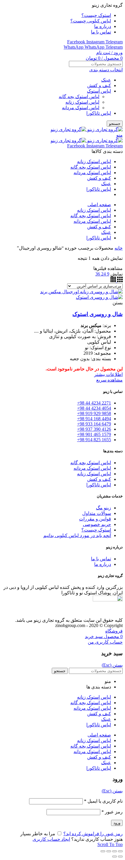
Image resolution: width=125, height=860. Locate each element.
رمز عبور (112, 811)
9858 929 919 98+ (94, 413)
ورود (116, 823)
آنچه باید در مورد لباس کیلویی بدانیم (77, 535)
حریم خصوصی (97, 524)
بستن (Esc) (112, 665)
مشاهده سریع (109, 379)
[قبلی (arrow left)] (120, 856)
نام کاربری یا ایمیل (103, 801)
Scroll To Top (110, 844)
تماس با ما (101, 558)
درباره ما (102, 564)
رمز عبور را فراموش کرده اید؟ (93, 833)
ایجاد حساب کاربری (51, 839)
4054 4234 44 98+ (94, 408)
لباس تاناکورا (98, 113)
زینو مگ (103, 507)
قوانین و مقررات (95, 518)
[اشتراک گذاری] (114, 851)
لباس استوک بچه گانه (79, 96)
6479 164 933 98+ (94, 423)
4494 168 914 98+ (94, 418)
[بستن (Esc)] (120, 851)
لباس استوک (99, 91)
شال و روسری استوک (97, 314)
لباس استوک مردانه (80, 107)
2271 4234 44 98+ (94, 402)
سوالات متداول (96, 513)
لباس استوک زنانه (82, 102)
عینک (106, 79)
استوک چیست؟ (96, 529)
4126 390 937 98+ (94, 429)
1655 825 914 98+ (94, 439)
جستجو (114, 123)
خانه (119, 248)
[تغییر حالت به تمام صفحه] (108, 851)
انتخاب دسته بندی (106, 69)
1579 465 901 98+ (94, 434)
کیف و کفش (99, 85)
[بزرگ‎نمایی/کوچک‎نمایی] (103, 851)
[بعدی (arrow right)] (114, 856)
